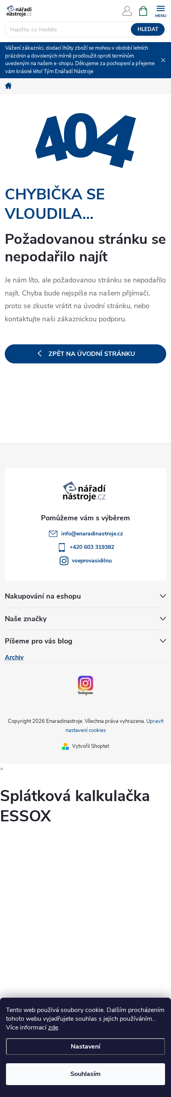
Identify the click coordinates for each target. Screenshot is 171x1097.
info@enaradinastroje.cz (92, 533)
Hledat (148, 29)
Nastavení (85, 1046)
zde (53, 1027)
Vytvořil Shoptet (90, 746)
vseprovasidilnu (92, 560)
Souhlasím (85, 1074)
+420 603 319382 (92, 547)
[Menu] (160, 10)
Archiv (14, 657)
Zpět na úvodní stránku (92, 354)
